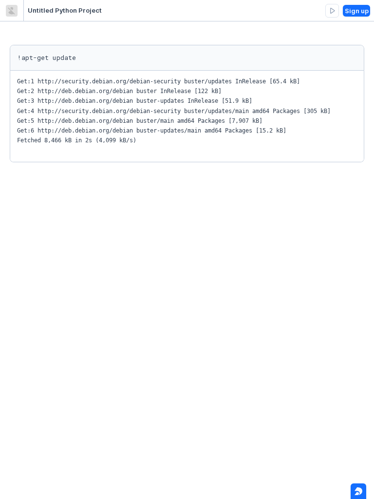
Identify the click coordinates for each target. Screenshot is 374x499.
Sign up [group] (357, 11)
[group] (332, 11)
